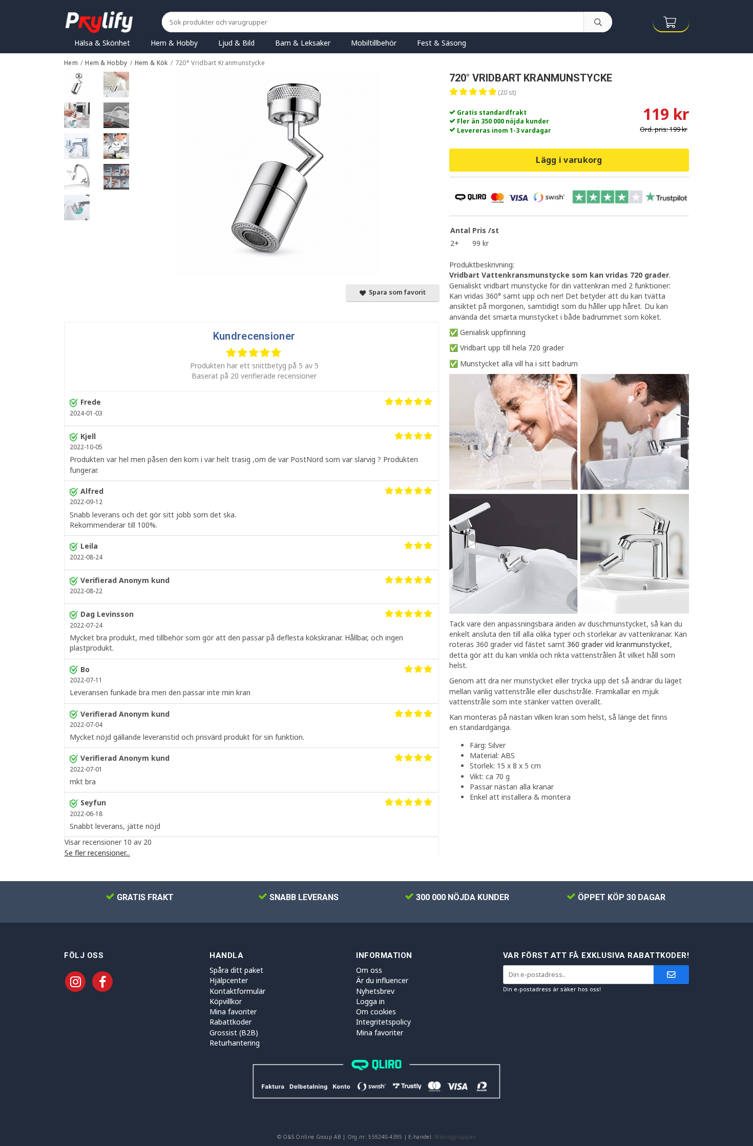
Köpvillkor (226, 1001)
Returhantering (235, 1043)
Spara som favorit (396, 292)
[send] (671, 974)
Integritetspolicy (383, 1022)
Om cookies (376, 1011)
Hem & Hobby (174, 43)
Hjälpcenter (229, 980)
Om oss (369, 970)
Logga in (370, 1001)
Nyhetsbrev (375, 991)
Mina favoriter (233, 1011)
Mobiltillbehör (373, 43)
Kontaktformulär (237, 991)
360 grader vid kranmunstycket (618, 644)
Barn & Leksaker (302, 43)
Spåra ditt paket (236, 970)
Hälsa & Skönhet (102, 43)
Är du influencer (382, 980)
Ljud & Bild (236, 43)
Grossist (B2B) (234, 1032)
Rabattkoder (231, 1022)
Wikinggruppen (455, 1136)
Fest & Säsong (441, 43)
